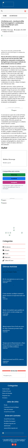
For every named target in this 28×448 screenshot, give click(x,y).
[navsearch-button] (2, 11)
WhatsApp (14, 175)
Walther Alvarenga (9, 159)
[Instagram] (15, 444)
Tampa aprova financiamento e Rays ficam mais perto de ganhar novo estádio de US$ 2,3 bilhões (14, 345)
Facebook (14, 178)
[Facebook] (13, 444)
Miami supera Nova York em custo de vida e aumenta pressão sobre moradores (13, 328)
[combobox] (14, 375)
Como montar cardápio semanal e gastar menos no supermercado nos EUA (14, 295)
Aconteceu (13, 15)
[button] (25, 11)
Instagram (14, 182)
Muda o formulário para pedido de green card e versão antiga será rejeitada (13, 312)
